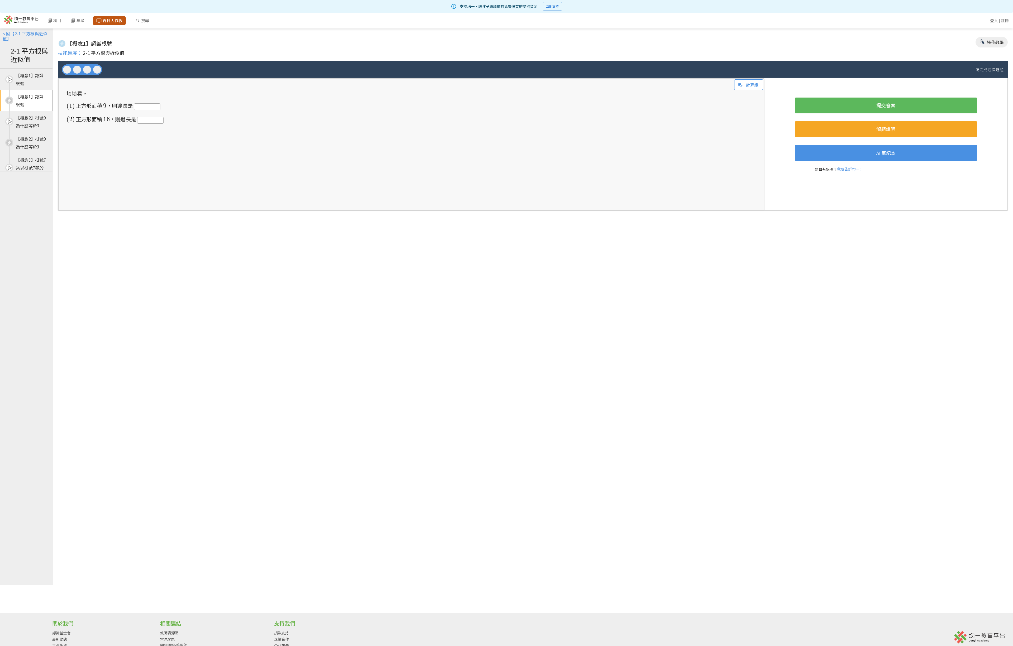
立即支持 (552, 6)
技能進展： (70, 52)
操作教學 (995, 42)
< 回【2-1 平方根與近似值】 (25, 36)
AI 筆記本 (886, 153)
